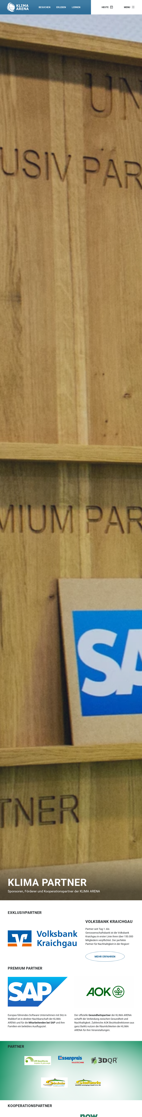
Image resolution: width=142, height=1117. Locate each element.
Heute (105, 7)
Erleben (61, 7)
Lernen (76, 7)
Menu (127, 7)
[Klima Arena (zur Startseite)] (18, 7)
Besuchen (44, 7)
